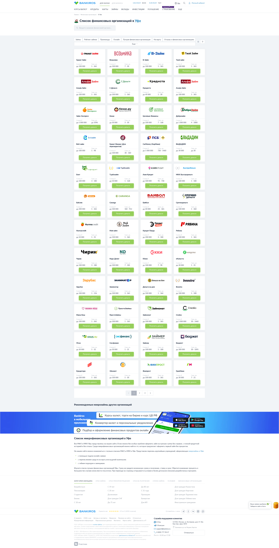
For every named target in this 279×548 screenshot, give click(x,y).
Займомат (147, 315)
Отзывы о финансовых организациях (179, 39)
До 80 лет (145, 487)
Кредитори (80, 371)
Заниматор (114, 287)
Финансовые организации (88, 14)
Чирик (78, 259)
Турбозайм (114, 175)
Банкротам (145, 498)
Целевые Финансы (150, 116)
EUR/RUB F (153, 3)
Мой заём (113, 231)
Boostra (179, 287)
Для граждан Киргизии (184, 491)
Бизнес (77, 498)
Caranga (113, 203)
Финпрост (147, 371)
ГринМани (180, 371)
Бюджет (179, 343)
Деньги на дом (149, 287)
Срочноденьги (182, 203)
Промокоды (105, 39)
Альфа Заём (81, 88)
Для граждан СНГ (115, 498)
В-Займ (146, 60)
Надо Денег (114, 259)
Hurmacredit (81, 231)
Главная (76, 14)
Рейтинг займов (90, 39)
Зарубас (79, 287)
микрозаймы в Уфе (196, 451)
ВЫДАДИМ (181, 144)
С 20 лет (111, 491)
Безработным (79, 487)
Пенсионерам (79, 491)
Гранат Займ (81, 60)
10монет (113, 371)
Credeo (179, 315)
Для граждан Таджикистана (186, 494)
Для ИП (144, 502)
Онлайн (116, 39)
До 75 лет (112, 502)
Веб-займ (80, 144)
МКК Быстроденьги (184, 175)
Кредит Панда (149, 231)
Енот (78, 175)
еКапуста (180, 259)
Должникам (112, 494)
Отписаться (189, 533)
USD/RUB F (137, 3)
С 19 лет (111, 487)
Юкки (145, 259)
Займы (78, 39)
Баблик (79, 203)
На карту (157, 39)
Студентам (78, 494)
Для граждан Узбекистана (185, 498)
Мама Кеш (80, 315)
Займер (146, 343)
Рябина (179, 231)
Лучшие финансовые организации (136, 39)
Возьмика (113, 60)
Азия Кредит (148, 175)
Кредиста (147, 88)
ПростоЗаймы (115, 315)
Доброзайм (180, 116)
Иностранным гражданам (185, 502)
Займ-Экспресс (82, 116)
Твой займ (180, 60)
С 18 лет (77, 502)
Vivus (78, 343)
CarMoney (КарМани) (151, 144)
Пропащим (145, 494)
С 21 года (145, 491)
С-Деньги (113, 88)
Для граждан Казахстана (185, 487)
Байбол (146, 203)
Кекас (112, 116)
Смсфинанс (114, 343)
